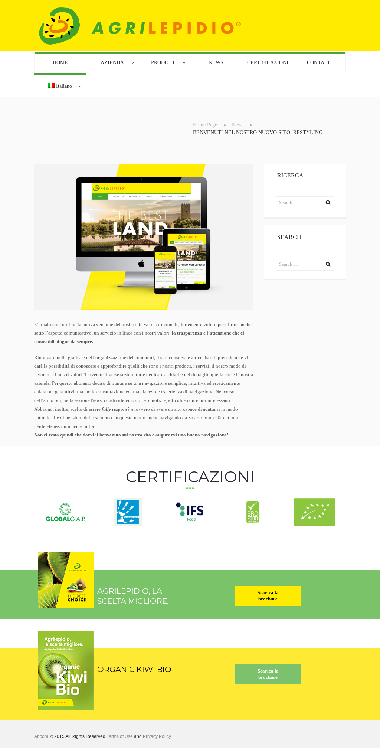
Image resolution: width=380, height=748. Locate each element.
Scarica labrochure (268, 596)
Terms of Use (120, 736)
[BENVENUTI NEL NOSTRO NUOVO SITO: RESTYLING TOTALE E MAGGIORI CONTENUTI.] (143, 237)
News (237, 125)
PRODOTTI (164, 62)
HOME (60, 62)
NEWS (216, 62)
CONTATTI (319, 62)
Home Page (205, 125)
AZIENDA (112, 62)
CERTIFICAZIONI (267, 62)
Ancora (41, 736)
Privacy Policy (157, 736)
